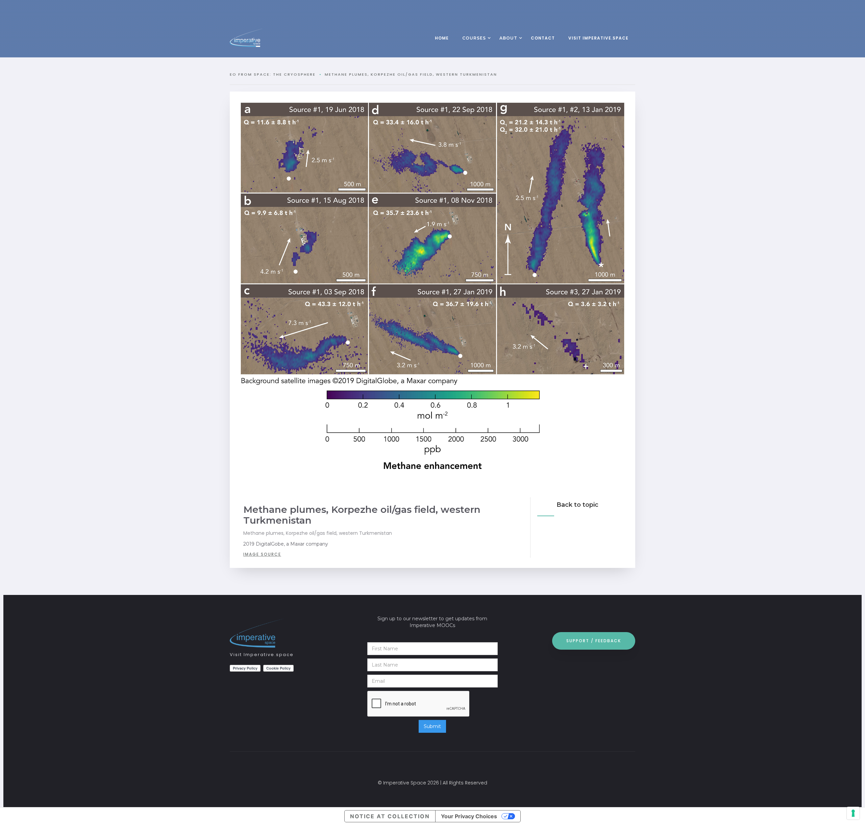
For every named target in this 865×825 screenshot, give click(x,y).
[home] (260, 38)
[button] (474, 39)
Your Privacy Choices (469, 816)
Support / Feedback (593, 641)
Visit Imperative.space (262, 654)
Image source (262, 554)
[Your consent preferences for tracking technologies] (853, 813)
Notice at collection (390, 816)
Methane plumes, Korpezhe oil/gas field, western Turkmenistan (411, 74)
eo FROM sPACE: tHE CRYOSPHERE (273, 74)
